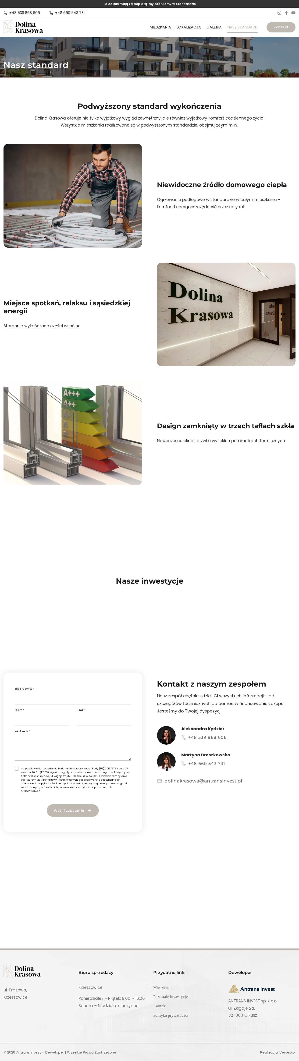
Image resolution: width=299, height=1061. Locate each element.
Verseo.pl (287, 1052)
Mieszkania (160, 27)
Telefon (19, 710)
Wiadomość (22, 731)
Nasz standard (242, 27)
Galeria (214, 27)
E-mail (81, 710)
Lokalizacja (189, 27)
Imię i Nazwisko (24, 689)
